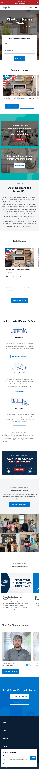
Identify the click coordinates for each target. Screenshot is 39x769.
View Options (19, 391)
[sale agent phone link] (30, 665)
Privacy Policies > (8, 764)
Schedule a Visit (19, 702)
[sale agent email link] (27, 665)
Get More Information (19, 696)
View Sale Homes (27, 106)
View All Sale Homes (19, 300)
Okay (33, 758)
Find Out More (19, 427)
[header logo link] (5, 7)
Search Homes (19, 58)
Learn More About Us (10, 671)
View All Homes (12, 106)
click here (21, 465)
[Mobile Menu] (36, 7)
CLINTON (29, 7)
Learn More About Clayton (19, 504)
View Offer (19, 140)
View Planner (19, 165)
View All (19, 569)
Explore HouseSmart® (19, 356)
